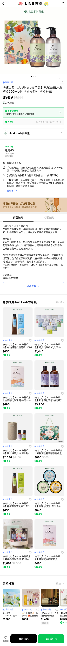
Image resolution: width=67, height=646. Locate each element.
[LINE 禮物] (33, 3)
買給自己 (24, 638)
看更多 (59, 302)
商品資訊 (18, 217)
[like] (31, 340)
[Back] (4, 3)
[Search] (63, 3)
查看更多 (31, 286)
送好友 (53, 638)
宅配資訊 (49, 217)
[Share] (61, 80)
